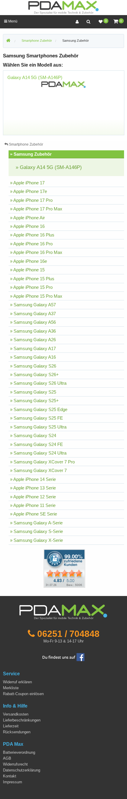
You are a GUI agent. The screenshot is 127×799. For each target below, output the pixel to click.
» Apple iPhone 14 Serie (33, 479)
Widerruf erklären (17, 682)
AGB (7, 758)
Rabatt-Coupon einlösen (23, 694)
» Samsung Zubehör (31, 154)
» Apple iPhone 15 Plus (32, 278)
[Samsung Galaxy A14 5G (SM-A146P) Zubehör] (63, 84)
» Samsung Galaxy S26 (33, 365)
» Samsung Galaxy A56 (33, 322)
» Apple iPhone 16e (28, 261)
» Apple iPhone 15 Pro (31, 287)
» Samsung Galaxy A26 (33, 339)
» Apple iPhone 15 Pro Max (36, 296)
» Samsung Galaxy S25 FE (36, 418)
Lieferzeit (11, 726)
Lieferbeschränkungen (21, 720)
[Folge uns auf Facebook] (63, 657)
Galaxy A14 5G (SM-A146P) (34, 77)
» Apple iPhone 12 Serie (33, 496)
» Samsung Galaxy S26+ (34, 374)
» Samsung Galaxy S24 (33, 435)
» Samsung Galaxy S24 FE (36, 444)
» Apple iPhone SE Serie (33, 513)
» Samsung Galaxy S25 (33, 391)
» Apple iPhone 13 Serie (33, 487)
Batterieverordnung (19, 752)
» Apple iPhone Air (27, 217)
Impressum (12, 782)
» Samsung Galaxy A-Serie (36, 522)
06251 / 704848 (68, 634)
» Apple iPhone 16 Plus (32, 234)
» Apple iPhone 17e (28, 191)
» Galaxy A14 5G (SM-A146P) (49, 167)
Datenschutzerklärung (21, 770)
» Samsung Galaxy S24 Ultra (38, 452)
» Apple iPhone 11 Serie (33, 505)
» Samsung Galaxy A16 (33, 357)
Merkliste (11, 688)
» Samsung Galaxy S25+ (34, 400)
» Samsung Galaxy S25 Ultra (38, 426)
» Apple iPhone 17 (27, 182)
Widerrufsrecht (15, 764)
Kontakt (9, 776)
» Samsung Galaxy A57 (33, 304)
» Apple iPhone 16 (27, 226)
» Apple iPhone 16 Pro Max (36, 252)
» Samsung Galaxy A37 (33, 313)
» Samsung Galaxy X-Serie (36, 540)
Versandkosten (15, 714)
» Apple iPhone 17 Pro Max (36, 208)
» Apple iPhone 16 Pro (31, 243)
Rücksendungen (16, 732)
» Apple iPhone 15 (27, 269)
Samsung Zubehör (75, 40)
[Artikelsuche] (88, 21)
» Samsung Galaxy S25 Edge (38, 409)
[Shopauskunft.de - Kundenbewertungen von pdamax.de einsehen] (64, 568)
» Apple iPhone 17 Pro (31, 200)
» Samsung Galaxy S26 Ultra (38, 383)
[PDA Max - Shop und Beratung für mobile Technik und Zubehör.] (8, 41)
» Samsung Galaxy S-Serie (36, 531)
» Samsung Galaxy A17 (33, 348)
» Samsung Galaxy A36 (33, 331)
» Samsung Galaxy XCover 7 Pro (42, 461)
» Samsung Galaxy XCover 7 (38, 470)
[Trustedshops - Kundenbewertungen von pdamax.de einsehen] (43, 568)
